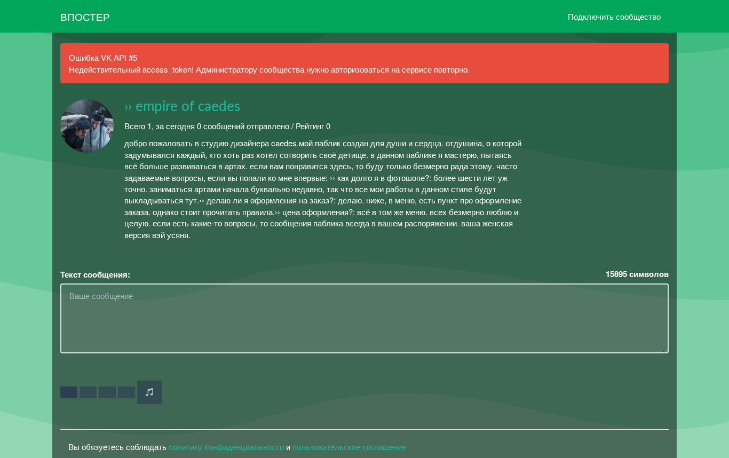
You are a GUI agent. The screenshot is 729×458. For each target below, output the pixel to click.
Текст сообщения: (95, 274)
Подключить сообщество (614, 16)
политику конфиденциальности (226, 446)
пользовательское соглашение (349, 446)
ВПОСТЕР (85, 16)
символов (637, 274)
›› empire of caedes (182, 107)
